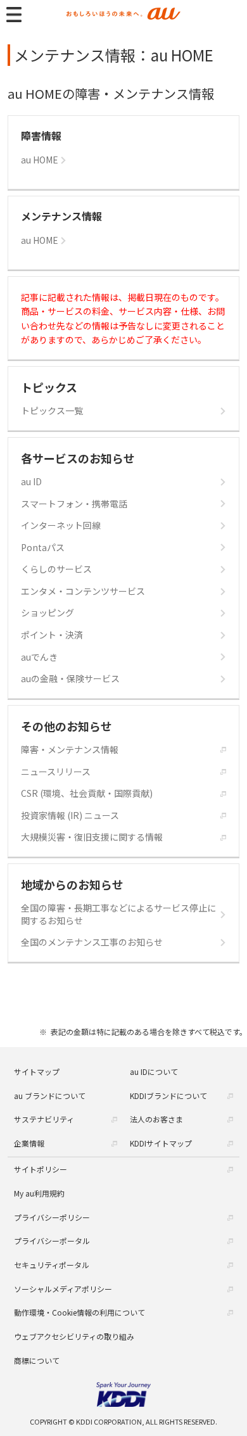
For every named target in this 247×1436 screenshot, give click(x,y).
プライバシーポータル (52, 1240)
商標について (37, 1360)
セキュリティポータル (51, 1264)
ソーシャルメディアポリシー (63, 1288)
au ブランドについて (50, 1095)
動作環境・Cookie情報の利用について (79, 1312)
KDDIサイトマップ (161, 1143)
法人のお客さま (156, 1119)
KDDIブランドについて (168, 1095)
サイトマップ (37, 1071)
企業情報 (29, 1143)
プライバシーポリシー (52, 1217)
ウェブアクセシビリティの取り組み (74, 1336)
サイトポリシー (40, 1169)
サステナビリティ (44, 1119)
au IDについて (154, 1071)
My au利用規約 (39, 1193)
